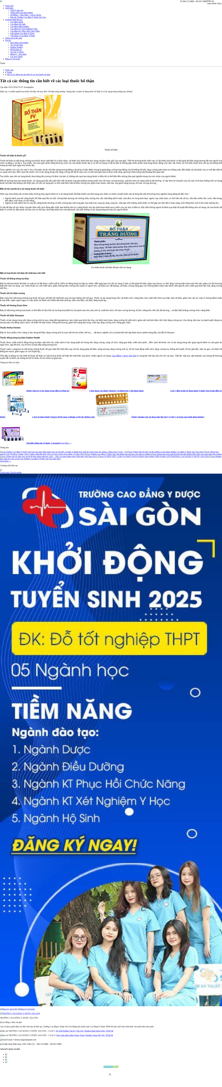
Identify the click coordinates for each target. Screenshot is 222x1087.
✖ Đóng (130, 537)
